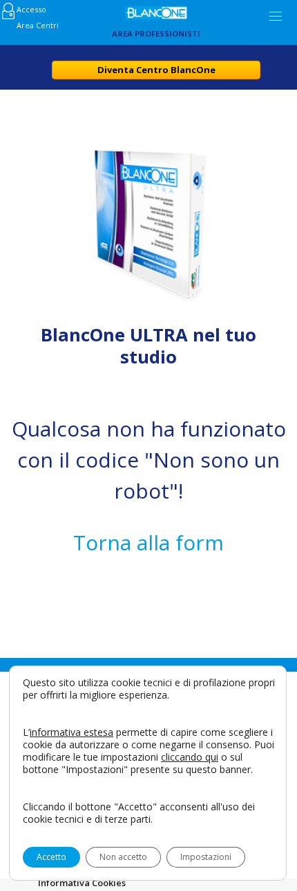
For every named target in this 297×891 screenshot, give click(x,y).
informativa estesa (71, 732)
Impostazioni (205, 857)
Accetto (51, 857)
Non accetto (123, 857)
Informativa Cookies (82, 883)
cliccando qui (189, 757)
